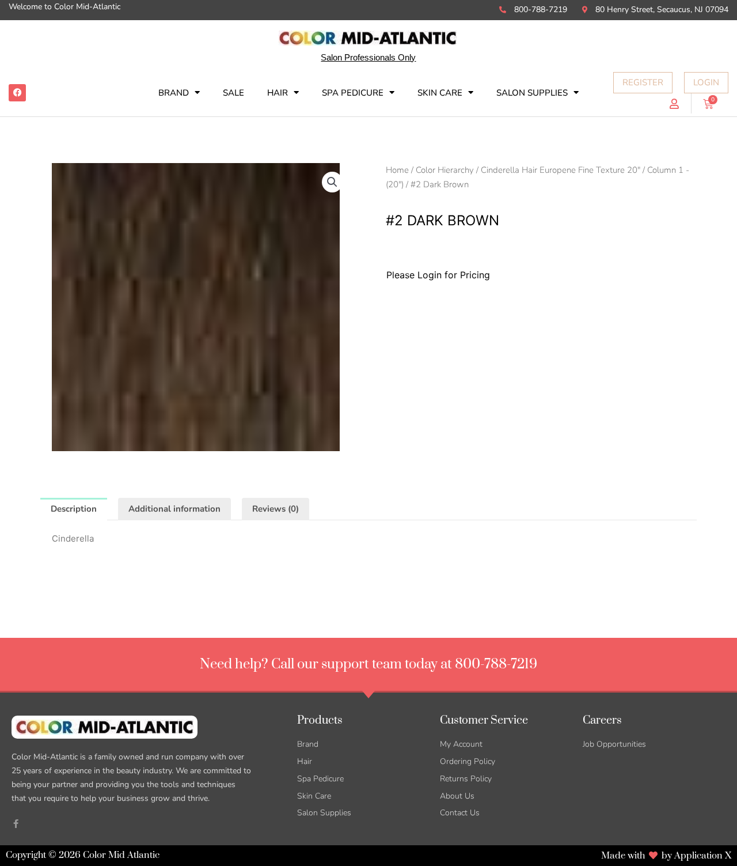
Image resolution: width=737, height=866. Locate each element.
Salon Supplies (532, 93)
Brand (173, 93)
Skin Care (439, 93)
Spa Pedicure (352, 93)
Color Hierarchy (445, 170)
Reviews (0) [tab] (275, 509)
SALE (233, 93)
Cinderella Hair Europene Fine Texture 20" (560, 170)
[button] (332, 182)
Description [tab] (74, 509)
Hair (277, 93)
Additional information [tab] (174, 509)
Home (397, 170)
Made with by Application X (666, 855)
